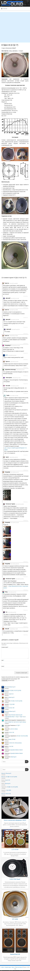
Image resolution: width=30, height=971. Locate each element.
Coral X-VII (11, 694)
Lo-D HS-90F (15, 849)
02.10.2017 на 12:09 (15, 298)
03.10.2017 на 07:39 (15, 319)
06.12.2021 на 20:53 (20, 578)
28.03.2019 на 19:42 (17, 377)
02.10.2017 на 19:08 (14, 309)
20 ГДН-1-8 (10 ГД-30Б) (22, 735)
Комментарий (5, 647)
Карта (13, 967)
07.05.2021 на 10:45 (15, 385)
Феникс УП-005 (11, 739)
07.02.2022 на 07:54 (12, 612)
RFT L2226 (15, 919)
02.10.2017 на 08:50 (14, 283)
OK (26, 761)
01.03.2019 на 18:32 (12, 355)
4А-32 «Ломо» (14, 729)
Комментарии (8, 967)
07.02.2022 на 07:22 (12, 592)
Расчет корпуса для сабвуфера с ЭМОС (15, 820)
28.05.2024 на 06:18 (14, 457)
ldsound (6, 687)
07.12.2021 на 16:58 (14, 395)
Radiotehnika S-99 (15, 954)
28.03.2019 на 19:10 (20, 369)
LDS (7, 355)
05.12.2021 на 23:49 (20, 504)
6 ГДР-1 (18, 725)
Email (3, 666)
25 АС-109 (11, 707)
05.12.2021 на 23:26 (15, 522)
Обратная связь (18, 967)
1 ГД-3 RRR (11, 704)
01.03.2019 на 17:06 (16, 345)
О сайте (2, 967)
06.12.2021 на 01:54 (15, 563)
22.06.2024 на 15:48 (14, 628)
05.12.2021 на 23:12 (15, 472)
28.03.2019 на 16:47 (14, 361)
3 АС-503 (11, 746)
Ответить (25, 296)
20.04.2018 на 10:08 (14, 335)
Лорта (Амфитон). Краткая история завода (15, 722)
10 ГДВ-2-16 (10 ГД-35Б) (15, 690)
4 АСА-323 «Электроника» (15, 742)
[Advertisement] (15, 27)
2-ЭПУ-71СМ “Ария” (15, 879)
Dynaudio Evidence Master (16, 749)
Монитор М (12, 687)
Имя (3, 660)
